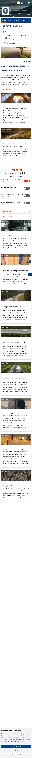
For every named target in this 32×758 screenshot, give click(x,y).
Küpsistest (16, 750)
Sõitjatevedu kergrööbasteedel (12, 196)
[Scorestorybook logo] (2, 2)
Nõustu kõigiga (16, 746)
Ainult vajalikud (16, 755)
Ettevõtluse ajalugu (14, 20)
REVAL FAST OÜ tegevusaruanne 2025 (15, 144)
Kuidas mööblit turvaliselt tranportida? (15, 236)
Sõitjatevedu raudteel (11, 188)
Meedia (3, 20)
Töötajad (24, 20)
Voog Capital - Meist (9, 486)
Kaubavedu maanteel (11, 181)
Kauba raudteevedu (10, 203)
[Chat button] (22, 2)
